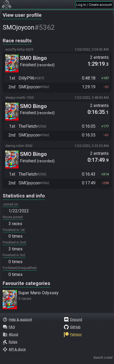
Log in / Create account (94, 5)
